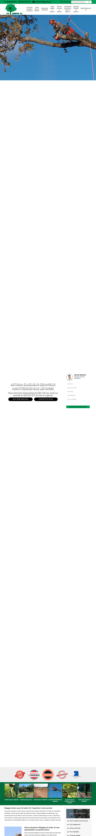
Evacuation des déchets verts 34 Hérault (67, 9)
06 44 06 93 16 (25, 2)
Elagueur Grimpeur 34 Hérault (29, 9)
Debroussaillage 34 (86, 9)
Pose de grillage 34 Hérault (59, 9)
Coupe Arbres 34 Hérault (52, 9)
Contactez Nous (46, 399)
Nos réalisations (20, 399)
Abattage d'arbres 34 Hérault (76, 9)
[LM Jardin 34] (13, 9)
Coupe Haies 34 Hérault (36, 9)
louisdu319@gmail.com (42, 2)
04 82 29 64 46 (11, 2)
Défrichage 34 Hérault (44, 9)
